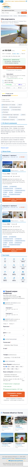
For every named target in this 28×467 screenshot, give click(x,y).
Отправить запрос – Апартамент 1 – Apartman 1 (15, 200)
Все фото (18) (23, 44)
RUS (4, 366)
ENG (13, 366)
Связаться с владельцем (15, 67)
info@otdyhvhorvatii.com (20, 458)
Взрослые (6, 326)
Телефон (9, 354)
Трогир (15, 15)
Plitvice (4, 464)
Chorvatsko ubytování (11, 464)
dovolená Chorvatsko (20, 464)
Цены (22, 170)
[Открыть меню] (1, 1)
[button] (14, 95)
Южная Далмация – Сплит (6, 15)
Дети (7, 332)
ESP (4, 369)
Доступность (15, 170)
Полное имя (7, 342)
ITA (21, 366)
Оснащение (7, 170)
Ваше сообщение (12, 372)
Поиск (24, 12)
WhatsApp (9, 84)
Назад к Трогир (5, 99)
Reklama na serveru (6, 458)
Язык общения (11, 364)
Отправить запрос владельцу (15, 394)
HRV (12, 369)
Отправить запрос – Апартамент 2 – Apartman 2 (15, 250)
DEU (17, 366)
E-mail (5, 348)
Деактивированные (7, 463)
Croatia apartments (21, 463)
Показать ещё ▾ (4, 147)
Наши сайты (14, 463)
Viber (21, 84)
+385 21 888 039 (8, 80)
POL (17, 369)
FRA (8, 369)
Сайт (21, 87)
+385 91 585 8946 (8, 82)
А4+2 (14, 53)
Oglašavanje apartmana (16, 460)
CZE (8, 366)
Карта (9, 87)
